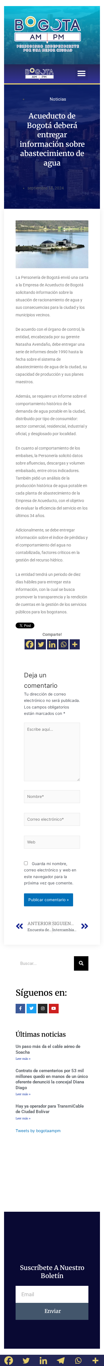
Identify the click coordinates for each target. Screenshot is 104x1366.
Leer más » (23, 1059)
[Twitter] (41, 644)
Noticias (58, 99)
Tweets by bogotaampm (38, 1130)
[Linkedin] (52, 644)
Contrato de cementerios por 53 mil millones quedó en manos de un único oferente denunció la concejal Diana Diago (52, 1079)
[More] (75, 644)
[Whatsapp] (63, 644)
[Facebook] (30, 644)
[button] (81, 73)
